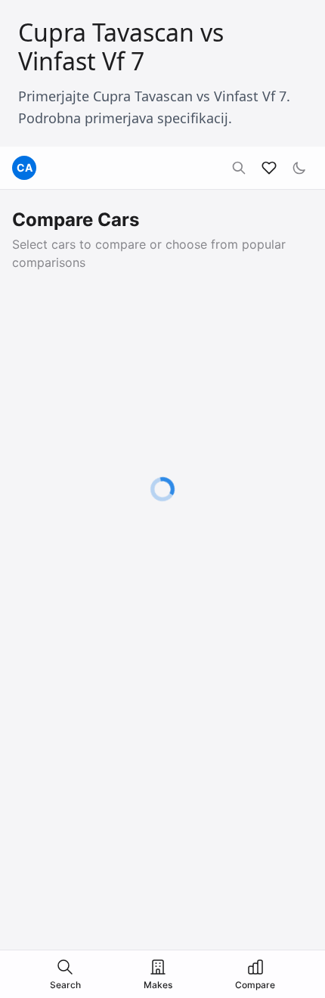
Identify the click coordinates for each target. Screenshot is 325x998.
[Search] (238, 167)
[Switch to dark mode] (299, 167)
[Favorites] (269, 167)
